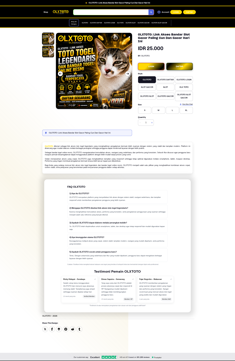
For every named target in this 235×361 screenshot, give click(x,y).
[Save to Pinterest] (66, 329)
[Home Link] (61, 12)
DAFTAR (189, 12)
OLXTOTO (49, 146)
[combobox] (111, 12)
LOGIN (176, 12)
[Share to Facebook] (52, 329)
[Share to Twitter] (45, 329)
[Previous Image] (60, 73)
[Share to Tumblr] (79, 329)
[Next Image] (127, 73)
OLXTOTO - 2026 (49, 316)
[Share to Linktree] (59, 329)
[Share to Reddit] (73, 329)
